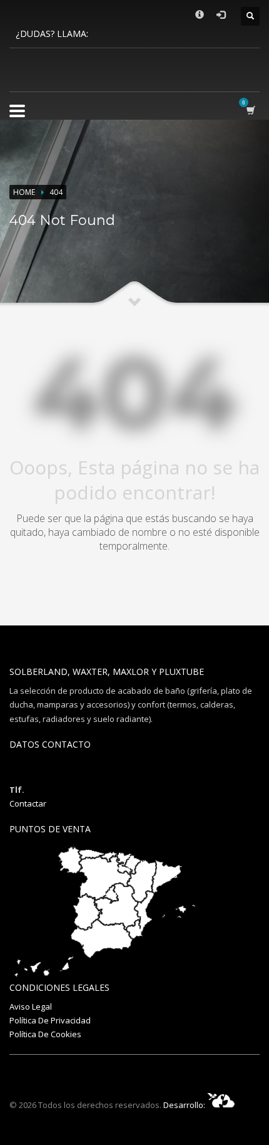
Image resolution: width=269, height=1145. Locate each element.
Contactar (27, 803)
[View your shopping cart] (253, 110)
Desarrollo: (185, 1105)
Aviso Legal (30, 1006)
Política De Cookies (45, 1034)
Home (24, 192)
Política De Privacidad (50, 1020)
